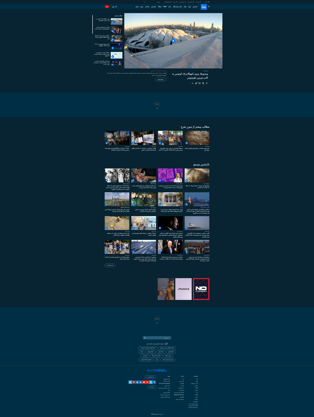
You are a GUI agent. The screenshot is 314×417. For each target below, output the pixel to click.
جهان (185, 6)
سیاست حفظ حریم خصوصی (164, 388)
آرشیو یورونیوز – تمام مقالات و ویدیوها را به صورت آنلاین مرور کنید (193, 405)
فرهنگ (159, 6)
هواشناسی (182, 384)
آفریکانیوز (182, 397)
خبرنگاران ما (195, 402)
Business (153, 183)
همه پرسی (145, 356)
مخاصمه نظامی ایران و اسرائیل (167, 348)
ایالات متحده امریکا (205, 207)
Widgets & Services (179, 395)
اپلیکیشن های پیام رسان (179, 393)
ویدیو (141, 6)
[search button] (145, 2)
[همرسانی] (199, 83)
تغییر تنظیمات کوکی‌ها (165, 397)
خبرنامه (152, 387)
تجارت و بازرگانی (177, 6)
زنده (107, 6)
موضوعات (195, 376)
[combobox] (153, 2)
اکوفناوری (154, 255)
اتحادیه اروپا (150, 352)
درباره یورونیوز (167, 379)
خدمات (182, 376)
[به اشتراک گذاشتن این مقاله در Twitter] (203, 83)
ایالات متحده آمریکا (156, 356)
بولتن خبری (181, 381)
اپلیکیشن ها (181, 390)
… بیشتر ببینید (161, 79)
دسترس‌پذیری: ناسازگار (165, 395)
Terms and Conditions (164, 384)
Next (164, 6)
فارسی (206, 2)
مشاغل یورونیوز (166, 393)
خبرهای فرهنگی (179, 183)
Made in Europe (125, 207)
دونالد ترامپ (160, 352)
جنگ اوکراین (171, 352)
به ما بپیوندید (181, 388)
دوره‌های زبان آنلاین (180, 399)
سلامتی (147, 6)
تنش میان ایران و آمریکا (168, 360)
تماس (169, 390)
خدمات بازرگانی (166, 381)
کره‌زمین (153, 6)
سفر (169, 6)
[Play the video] (173, 40)
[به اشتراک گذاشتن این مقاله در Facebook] (206, 83)
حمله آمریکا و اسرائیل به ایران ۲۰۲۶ (147, 348)
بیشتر (169, 376)
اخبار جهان (207, 231)
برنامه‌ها (196, 399)
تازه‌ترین (195, 6)
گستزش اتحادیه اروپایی (146, 360)
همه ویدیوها (110, 265)
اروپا (189, 6)
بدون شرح (207, 146)
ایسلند (141, 352)
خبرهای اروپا (206, 183)
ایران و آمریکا (168, 356)
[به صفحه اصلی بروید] (204, 7)
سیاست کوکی (167, 386)
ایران (181, 207)
